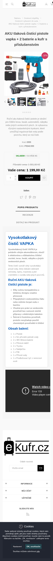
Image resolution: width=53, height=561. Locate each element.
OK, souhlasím (33, 546)
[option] (12, 101)
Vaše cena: (17, 170)
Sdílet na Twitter (21, 197)
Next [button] (47, 101)
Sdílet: (27, 190)
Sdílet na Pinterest (30, 197)
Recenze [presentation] (28, 215)
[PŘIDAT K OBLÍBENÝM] (44, 178)
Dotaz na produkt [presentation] (28, 222)
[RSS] (28, 514)
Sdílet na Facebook (25, 197)
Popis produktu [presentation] (28, 207)
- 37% (45, 55)
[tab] (28, 207)
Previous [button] (5, 101)
